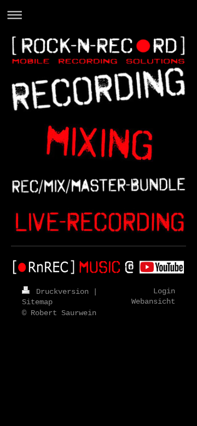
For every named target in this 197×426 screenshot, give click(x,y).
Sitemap (37, 302)
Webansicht (153, 301)
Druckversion (62, 291)
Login (164, 291)
